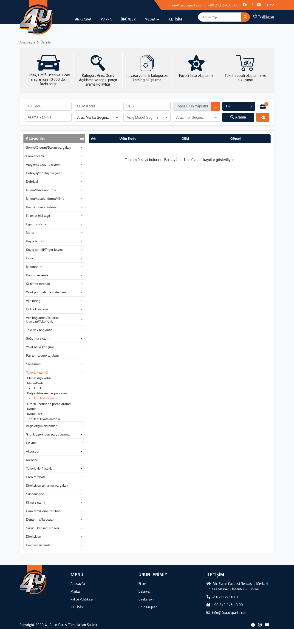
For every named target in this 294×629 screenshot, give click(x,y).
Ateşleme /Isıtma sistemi (43, 164)
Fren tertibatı (35, 477)
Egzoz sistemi (36, 224)
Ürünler (46, 42)
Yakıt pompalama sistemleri (46, 292)
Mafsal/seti (35, 383)
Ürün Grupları (148, 607)
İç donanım (34, 266)
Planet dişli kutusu (40, 378)
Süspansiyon (35, 494)
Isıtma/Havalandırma (41, 190)
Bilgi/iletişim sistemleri (41, 426)
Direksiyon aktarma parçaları (47, 485)
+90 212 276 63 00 (223, 5)
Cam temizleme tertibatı (43, 511)
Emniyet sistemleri (39, 545)
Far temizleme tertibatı (42, 355)
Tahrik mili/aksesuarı (42, 398)
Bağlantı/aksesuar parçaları (47, 393)
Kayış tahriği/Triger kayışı (44, 249)
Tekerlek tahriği (37, 372)
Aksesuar (33, 451)
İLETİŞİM (175, 19)
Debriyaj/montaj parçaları (44, 173)
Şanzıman (33, 364)
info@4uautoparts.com (186, 5)
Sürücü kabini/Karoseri (42, 528)
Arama (240, 117)
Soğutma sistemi (38, 338)
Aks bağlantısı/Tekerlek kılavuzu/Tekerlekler (42, 319)
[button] (238, 106)
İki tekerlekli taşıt (38, 215)
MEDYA (150, 19)
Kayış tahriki (35, 241)
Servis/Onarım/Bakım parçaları (48, 147)
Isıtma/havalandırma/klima (45, 198)
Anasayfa (83, 19)
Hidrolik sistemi (37, 309)
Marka (106, 19)
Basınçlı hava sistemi (41, 207)
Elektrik (31, 443)
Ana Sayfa (27, 42)
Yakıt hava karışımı (40, 347)
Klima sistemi (35, 502)
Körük (31, 409)
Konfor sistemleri (38, 275)
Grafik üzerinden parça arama (49, 404)
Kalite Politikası (82, 599)
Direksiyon (33, 536)
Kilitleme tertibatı (38, 284)
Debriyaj (32, 181)
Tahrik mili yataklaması (43, 419)
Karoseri (32, 460)
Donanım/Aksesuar (40, 519)
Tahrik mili (34, 388)
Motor (30, 232)
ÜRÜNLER (128, 19)
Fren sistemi (35, 156)
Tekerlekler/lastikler (40, 468)
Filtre (29, 258)
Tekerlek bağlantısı (39, 330)
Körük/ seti (34, 414)
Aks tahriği (33, 301)
